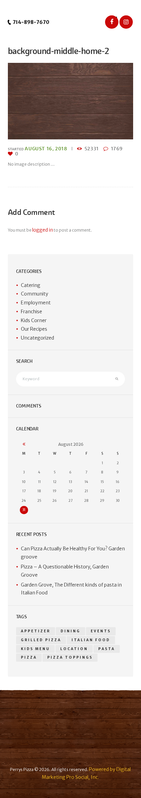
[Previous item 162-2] (39, 101)
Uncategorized (37, 338)
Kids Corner (34, 320)
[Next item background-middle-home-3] (101, 101)
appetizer (35, 631)
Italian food (91, 640)
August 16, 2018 (46, 149)
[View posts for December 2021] (24, 444)
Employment (36, 303)
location (74, 649)
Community (34, 294)
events (101, 631)
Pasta (106, 649)
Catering (30, 285)
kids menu (35, 649)
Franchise (31, 311)
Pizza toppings (70, 657)
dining (70, 631)
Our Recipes (34, 329)
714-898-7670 (30, 22)
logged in (42, 230)
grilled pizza (41, 640)
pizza (29, 657)
